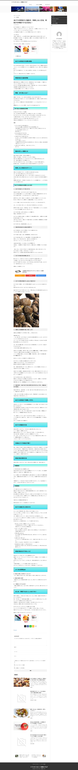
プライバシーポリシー (55, 18)
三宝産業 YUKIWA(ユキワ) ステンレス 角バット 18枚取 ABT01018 (33, 271)
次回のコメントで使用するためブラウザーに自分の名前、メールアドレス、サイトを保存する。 (30, 661)
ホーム (30, 4)
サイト (15, 656)
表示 (20, 56)
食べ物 (16, 630)
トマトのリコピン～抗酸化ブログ (19, 2)
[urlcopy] (36, 626)
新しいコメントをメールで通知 (19, 664)
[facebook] (28, 626)
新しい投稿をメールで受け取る (19, 668)
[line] (30, 626)
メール (15, 651)
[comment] (33, 626)
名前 (15, 647)
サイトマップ (47, 4)
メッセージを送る (39, 4)
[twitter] (25, 626)
